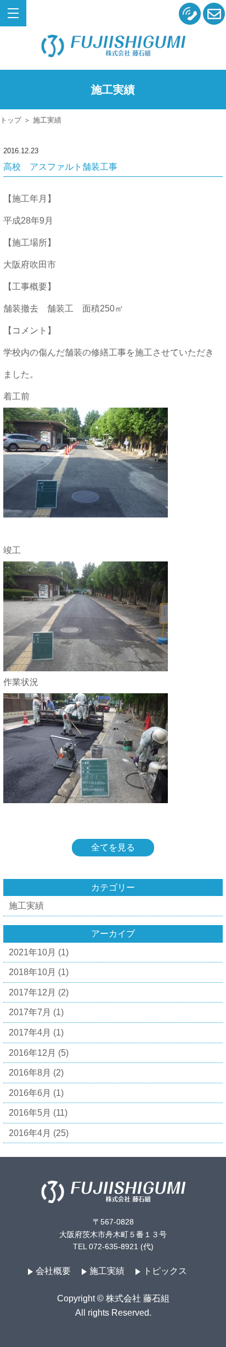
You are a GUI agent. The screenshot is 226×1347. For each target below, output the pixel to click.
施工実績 (26, 905)
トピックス (165, 1271)
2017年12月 (32, 992)
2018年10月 (32, 972)
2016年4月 (30, 1133)
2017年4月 (30, 1032)
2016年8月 (30, 1072)
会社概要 (53, 1271)
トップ (10, 120)
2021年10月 (32, 952)
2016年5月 (30, 1112)
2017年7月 (30, 1012)
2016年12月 (32, 1052)
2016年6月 (30, 1093)
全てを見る (113, 847)
